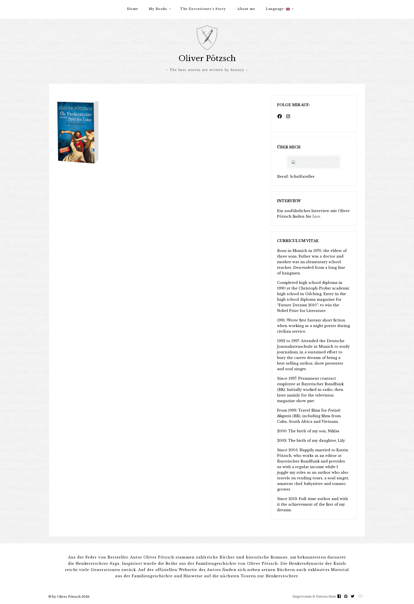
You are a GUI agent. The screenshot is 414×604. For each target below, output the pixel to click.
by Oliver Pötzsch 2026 (70, 597)
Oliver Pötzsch (207, 58)
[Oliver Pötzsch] (207, 37)
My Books (158, 9)
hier (316, 216)
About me (246, 9)
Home (132, 9)
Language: (276, 9)
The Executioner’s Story (203, 9)
